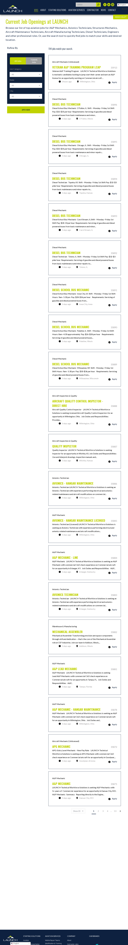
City (11, 91)
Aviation (26, 940)
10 (115, 811)
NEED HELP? (120, 17)
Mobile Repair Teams (52, 940)
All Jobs (17, 61)
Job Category (15, 69)
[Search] (98, 4)
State (12, 80)
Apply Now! (26, 109)
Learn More (84, 72)
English (16, 943)
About (69, 940)
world (124, 9)
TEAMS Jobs (33, 61)
